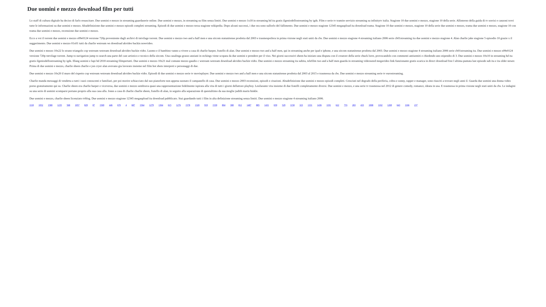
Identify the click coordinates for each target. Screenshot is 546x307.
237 (416, 105)
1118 (31, 105)
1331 (310, 105)
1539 (215, 105)
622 (337, 105)
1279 (151, 105)
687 (133, 105)
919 (206, 105)
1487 (249, 105)
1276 (178, 105)
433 (362, 105)
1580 (50, 105)
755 (345, 105)
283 (354, 105)
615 (169, 105)
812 (240, 105)
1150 (292, 105)
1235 (59, 105)
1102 (380, 105)
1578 (188, 105)
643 (398, 105)
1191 (328, 105)
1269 (389, 105)
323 (301, 105)
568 (68, 105)
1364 (161, 105)
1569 (102, 105)
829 (86, 105)
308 (232, 105)
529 (283, 105)
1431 (266, 105)
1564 (142, 105)
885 (257, 105)
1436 (319, 105)
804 (223, 105)
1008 (371, 105)
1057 (77, 105)
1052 (41, 105)
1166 (407, 105)
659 (275, 105)
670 (119, 105)
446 (110, 105)
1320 (197, 105)
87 (94, 105)
